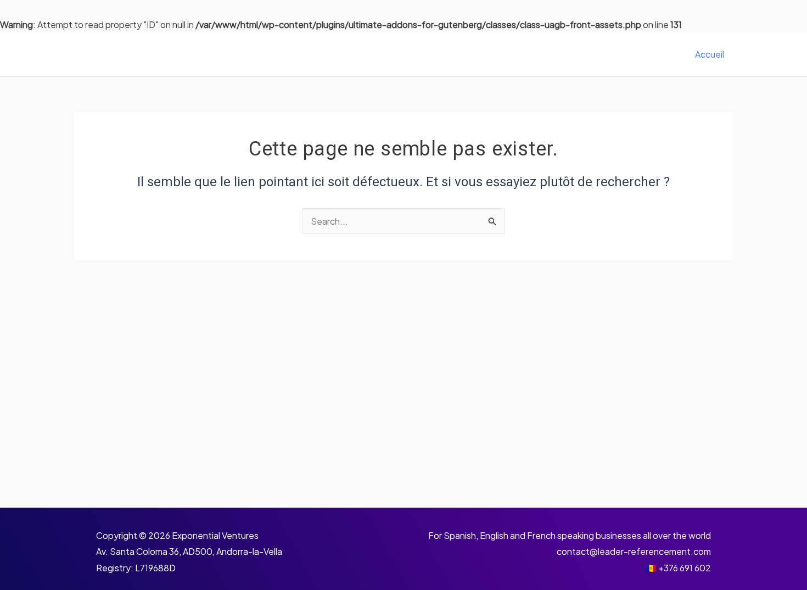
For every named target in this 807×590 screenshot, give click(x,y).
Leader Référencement (170, 54)
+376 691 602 (684, 568)
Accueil (709, 54)
